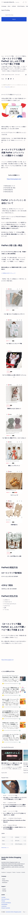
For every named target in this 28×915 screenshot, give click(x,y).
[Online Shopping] (20, 6)
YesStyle (3, 897)
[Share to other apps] (13, 78)
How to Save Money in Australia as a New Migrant (14, 821)
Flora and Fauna (5, 899)
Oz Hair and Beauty (6, 902)
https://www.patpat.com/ (14, 179)
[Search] (26, 2)
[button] (23, 2)
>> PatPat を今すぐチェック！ (8, 273)
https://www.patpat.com (7, 659)
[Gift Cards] (15, 825)
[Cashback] (14, 6)
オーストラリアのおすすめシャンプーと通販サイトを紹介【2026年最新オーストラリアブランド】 (14, 806)
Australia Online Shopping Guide (9, 2)
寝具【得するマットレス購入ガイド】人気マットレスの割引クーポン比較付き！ (11, 763)
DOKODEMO (4, 904)
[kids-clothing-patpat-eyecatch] (14, 110)
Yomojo (3, 901)
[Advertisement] (14, 38)
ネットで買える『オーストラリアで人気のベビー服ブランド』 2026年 (14, 814)
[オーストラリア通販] (13, 795)
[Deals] (15, 802)
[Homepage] (3, 6)
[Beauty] (10, 825)
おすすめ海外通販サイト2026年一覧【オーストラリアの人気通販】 (14, 828)
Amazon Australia (5, 908)
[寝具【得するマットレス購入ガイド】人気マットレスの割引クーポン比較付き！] (11, 755)
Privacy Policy (7, 86)
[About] (9, 6)
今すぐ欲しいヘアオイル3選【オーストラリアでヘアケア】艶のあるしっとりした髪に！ (14, 798)
